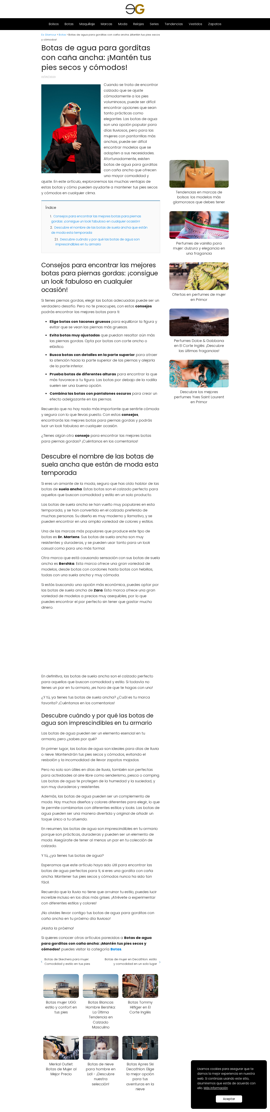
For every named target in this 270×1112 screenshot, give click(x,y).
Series (154, 24)
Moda (122, 24)
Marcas (106, 24)
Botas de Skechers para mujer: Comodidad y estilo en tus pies (67, 961)
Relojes (138, 24)
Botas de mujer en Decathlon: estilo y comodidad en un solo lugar (131, 961)
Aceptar (229, 1099)
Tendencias (174, 24)
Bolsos (54, 24)
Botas (69, 24)
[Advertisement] (100, 641)
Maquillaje (87, 24)
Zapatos (214, 24)
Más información (216, 1088)
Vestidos (195, 24)
